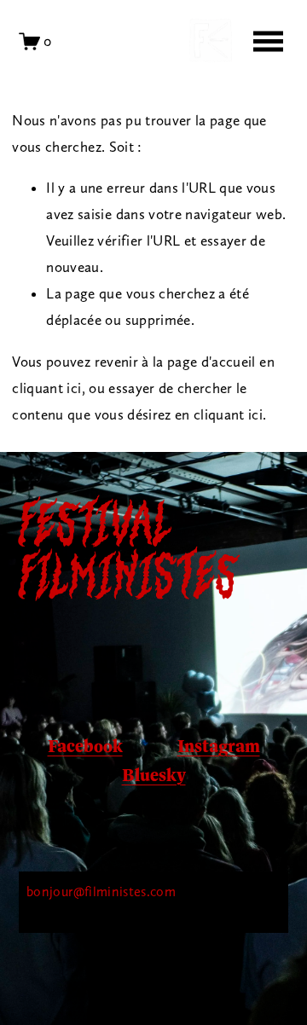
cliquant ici (46, 388)
